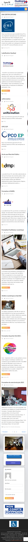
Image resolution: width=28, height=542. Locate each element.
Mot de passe (8, 489)
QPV (8, 377)
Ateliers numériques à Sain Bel (11, 296)
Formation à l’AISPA (8, 191)
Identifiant (7, 483)
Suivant (23, 431)
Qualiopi (5, 93)
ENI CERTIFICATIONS (9, 14)
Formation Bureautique (15, 426)
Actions (4, 377)
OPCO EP (5, 127)
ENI (4, 47)
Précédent (5, 431)
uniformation (6, 99)
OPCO (4, 121)
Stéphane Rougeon (9, 17)
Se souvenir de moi (10, 494)
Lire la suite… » (6, 91)
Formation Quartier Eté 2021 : (11, 336)
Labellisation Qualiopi (9, 53)
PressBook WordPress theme (16, 540)
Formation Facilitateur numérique (13, 230)
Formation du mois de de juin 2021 (13, 382)
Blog (4, 426)
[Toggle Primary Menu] (26, 9)
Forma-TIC (7, 47)
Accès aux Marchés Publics (10, 154)
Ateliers (4, 330)
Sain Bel (8, 330)
